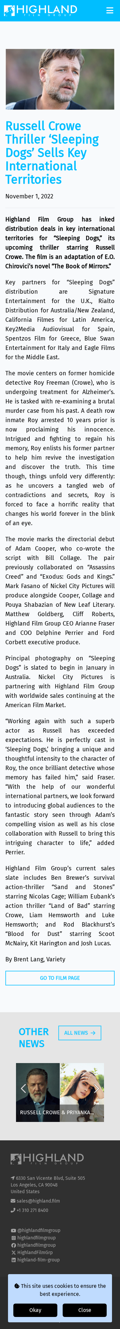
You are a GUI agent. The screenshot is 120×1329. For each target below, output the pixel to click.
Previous (24, 1093)
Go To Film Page (60, 978)
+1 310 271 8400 (32, 1210)
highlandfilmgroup (36, 1238)
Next (96, 1093)
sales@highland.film (38, 1201)
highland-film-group (38, 1260)
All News (76, 1033)
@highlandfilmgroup (38, 1230)
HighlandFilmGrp (35, 1252)
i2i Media (72, 1320)
